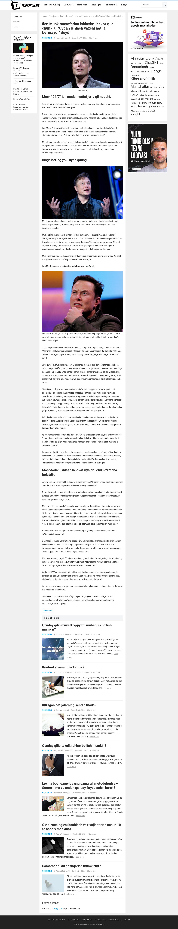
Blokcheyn (140, 63)
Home (44, 16)
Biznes (133, 63)
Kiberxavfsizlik (143, 79)
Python (134, 95)
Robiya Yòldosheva (63, 834)
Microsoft (136, 91)
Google (156, 71)
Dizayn (127, 920)
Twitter (156, 106)
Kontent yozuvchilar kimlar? (63, 667)
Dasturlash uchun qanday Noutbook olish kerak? (23, 91)
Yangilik (136, 114)
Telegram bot (155, 102)
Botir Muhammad (62, 710)
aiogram (140, 58)
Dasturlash (139, 67)
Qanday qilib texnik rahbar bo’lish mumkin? (74, 746)
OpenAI (149, 91)
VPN (162, 107)
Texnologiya (145, 106)
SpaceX (134, 99)
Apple (159, 58)
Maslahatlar (140, 86)
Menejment (53, 16)
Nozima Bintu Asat (63, 38)
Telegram (142, 103)
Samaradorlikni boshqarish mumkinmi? (71, 866)
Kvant (151, 83)
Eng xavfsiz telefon (21, 99)
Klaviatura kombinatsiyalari (139, 83)
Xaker (151, 110)
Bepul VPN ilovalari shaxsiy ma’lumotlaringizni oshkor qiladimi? (21, 72)
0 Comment (93, 38)
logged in (58, 908)
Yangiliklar (17, 16)
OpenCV (156, 91)
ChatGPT (152, 62)
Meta (161, 87)
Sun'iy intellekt (145, 98)
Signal (157, 95)
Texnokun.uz (84, 925)
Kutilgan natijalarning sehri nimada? (69, 705)
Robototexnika (115, 920)
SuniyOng (157, 99)
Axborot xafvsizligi (56, 920)
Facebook (135, 71)
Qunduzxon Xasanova (64, 634)
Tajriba (16, 27)
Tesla (134, 106)
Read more (106, 688)
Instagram (134, 75)
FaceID (143, 72)
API (153, 59)
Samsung (149, 95)
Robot (141, 95)
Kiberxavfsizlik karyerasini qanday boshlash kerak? (21, 107)
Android (148, 59)
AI (132, 58)
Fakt (148, 72)
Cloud (161, 63)
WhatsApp (135, 111)
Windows (143, 111)
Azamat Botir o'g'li (63, 793)
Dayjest (16, 22)
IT (139, 75)
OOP (143, 91)
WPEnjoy (101, 925)
